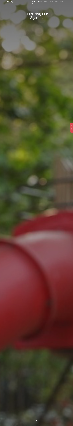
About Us (34, 1)
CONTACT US (71, 128)
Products (40, 1)
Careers (56, 1)
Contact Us (62, 1)
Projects (45, 1)
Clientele (51, 1)
